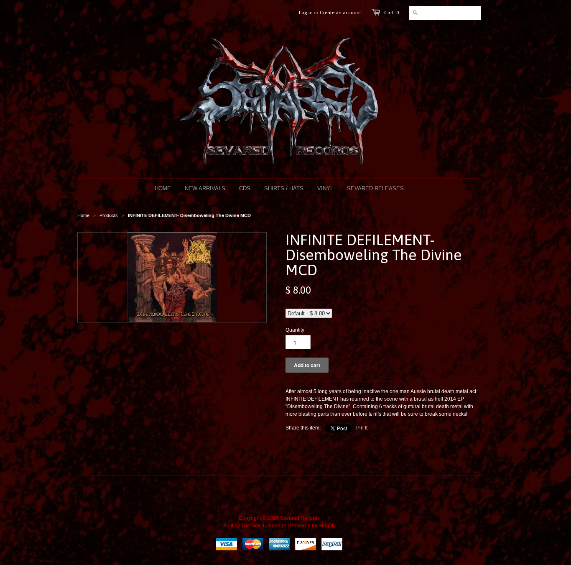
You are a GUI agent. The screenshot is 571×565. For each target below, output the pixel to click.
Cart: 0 (391, 12)
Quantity (295, 330)
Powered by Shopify (313, 526)
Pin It (361, 428)
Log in (306, 12)
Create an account (340, 12)
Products (108, 215)
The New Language (263, 526)
